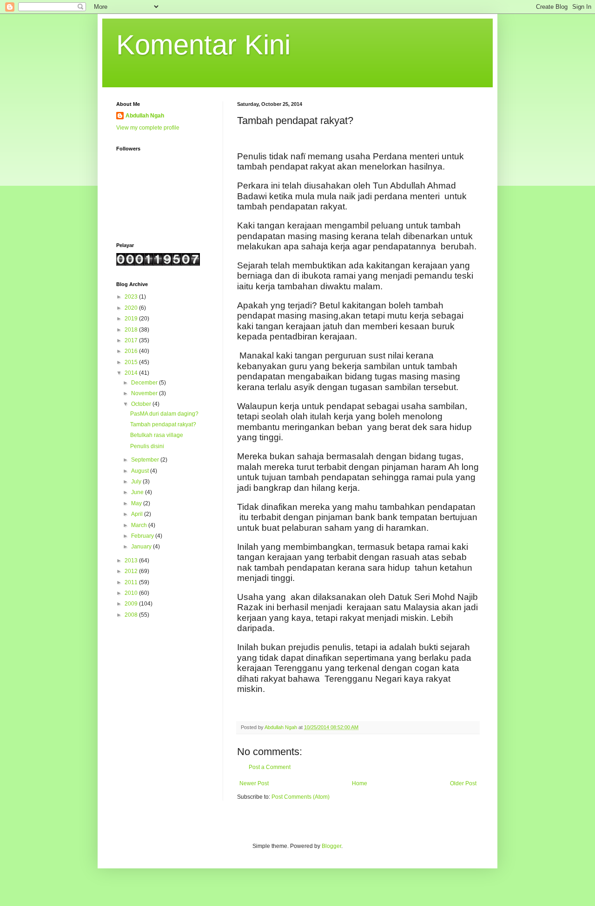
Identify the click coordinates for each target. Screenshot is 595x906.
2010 (132, 593)
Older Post (463, 783)
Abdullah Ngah (145, 115)
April (137, 514)
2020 (132, 308)
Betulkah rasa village (156, 435)
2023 (132, 296)
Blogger (331, 846)
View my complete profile (147, 127)
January (142, 546)
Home (359, 783)
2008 (132, 615)
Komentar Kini (203, 44)
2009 (132, 603)
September (145, 459)
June (138, 492)
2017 (132, 340)
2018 (132, 329)
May (137, 503)
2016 (132, 351)
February (143, 536)
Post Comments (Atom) (300, 797)
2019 (132, 318)
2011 (132, 582)
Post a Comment (270, 767)
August (140, 471)
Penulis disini (147, 446)
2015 (132, 362)
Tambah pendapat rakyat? (163, 424)
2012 (132, 571)
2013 (132, 560)
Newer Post (254, 783)
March (139, 525)
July (137, 481)
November (145, 393)
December (145, 382)
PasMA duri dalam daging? (164, 414)
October (141, 404)
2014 (132, 373)
